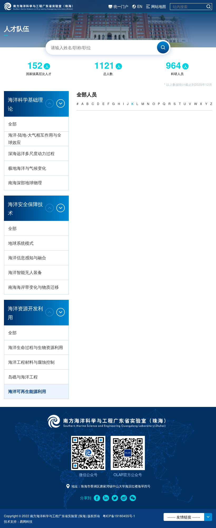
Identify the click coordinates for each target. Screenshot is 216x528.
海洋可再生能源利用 (27, 391)
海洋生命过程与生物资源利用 (35, 347)
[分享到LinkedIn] (106, 498)
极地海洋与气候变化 (27, 168)
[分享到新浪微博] (124, 498)
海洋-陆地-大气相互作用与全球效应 (34, 138)
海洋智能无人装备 (25, 272)
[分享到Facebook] (97, 498)
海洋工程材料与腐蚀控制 (31, 362)
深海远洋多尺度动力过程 (31, 153)
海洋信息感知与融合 (27, 258)
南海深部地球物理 (25, 183)
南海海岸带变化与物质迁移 (33, 287)
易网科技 (26, 521)
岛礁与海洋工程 (23, 377)
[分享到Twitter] (115, 498)
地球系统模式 (20, 243)
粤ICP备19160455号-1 (119, 516)
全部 (12, 124)
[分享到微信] (133, 498)
